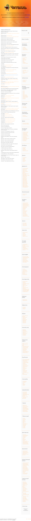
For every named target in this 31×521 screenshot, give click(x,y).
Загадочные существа (25, 205)
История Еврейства (25, 135)
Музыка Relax (24, 320)
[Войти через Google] (28, 33)
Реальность (24, 288)
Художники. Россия (25, 236)
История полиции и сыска (26, 138)
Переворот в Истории (25, 452)
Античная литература (25, 168)
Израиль (24, 385)
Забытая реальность (25, 203)
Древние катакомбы (25, 171)
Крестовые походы (25, 352)
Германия (24, 384)
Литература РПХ (25, 436)
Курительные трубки (25, 150)
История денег (24, 157)
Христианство (24, 434)
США (23, 383)
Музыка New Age (25, 319)
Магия (23, 422)
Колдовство (24, 208)
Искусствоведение (25, 232)
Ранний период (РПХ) (25, 435)
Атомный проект (25, 483)
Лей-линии (24, 209)
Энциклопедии (25, 498)
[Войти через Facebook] (25, 33)
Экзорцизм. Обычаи (25, 63)
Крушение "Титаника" (25, 287)
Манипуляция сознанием (26, 283)
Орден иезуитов (25, 349)
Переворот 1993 (25, 370)
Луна (23, 71)
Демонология (24, 59)
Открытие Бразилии (25, 97)
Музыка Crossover (25, 317)
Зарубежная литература (26, 462)
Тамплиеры (24, 350)
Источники (24, 98)
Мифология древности (25, 186)
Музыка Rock (24, 321)
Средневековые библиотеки (24, 273)
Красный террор (25, 374)
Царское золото (25, 224)
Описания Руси (25, 364)
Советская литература (25, 464)
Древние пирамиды (25, 183)
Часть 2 (24, 91)
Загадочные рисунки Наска (9, 45)
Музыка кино (24, 322)
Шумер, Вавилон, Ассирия (26, 175)
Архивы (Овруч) (25, 482)
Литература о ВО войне (26, 465)
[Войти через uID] (23, 33)
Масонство (24, 284)
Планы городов (25, 107)
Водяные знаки (25, 405)
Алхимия (24, 418)
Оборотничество (25, 333)
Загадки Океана (25, 206)
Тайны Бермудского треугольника (9, 49)
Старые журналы (25, 410)
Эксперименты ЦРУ (25, 291)
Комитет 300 (24, 286)
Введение (24, 282)
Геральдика (24, 147)
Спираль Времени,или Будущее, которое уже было (12, 108)
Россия (24, 161)
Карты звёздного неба (25, 261)
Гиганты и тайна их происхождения (9, 121)
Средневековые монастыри (24, 395)
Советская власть (25, 366)
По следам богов (25, 248)
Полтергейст (24, 334)
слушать (15, 69)
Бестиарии (24, 307)
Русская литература (25, 463)
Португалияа (24, 160)
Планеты (24, 73)
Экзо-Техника (24, 497)
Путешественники (25, 95)
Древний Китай (25, 180)
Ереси (23, 438)
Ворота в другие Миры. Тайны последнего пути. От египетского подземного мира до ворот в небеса (9, 82)
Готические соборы (25, 396)
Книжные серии (25, 473)
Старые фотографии (25, 411)
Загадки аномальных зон (26, 204)
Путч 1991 (24, 369)
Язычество (24, 249)
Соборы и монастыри (25, 443)
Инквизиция (24, 439)
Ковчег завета (24, 488)
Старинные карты (25, 259)
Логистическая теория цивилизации (25, 454)
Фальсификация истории (26, 289)
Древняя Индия (25, 179)
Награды (24, 148)
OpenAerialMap (25, 262)
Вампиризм (24, 329)
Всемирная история (25, 132)
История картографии (25, 256)
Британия (24, 382)
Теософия (24, 426)
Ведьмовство (24, 330)
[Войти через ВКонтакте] (24, 33)
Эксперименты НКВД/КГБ (26, 290)
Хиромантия (24, 501)
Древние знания (25, 170)
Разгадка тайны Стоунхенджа (9, 69)
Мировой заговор (25, 285)
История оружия (25, 137)
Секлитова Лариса (25, 116)
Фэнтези (24, 472)
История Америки (25, 134)
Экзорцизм (24, 62)
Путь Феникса (6, 113)
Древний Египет (25, 176)
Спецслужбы (24, 493)
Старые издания (25, 407)
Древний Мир (24, 174)
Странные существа (25, 260)
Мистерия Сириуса (7, 83)
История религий (25, 244)
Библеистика (24, 81)
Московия (24, 363)
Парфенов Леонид (25, 49)
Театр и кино (24, 234)
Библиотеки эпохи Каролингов (24, 272)
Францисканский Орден (26, 351)
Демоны (24, 58)
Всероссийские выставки (26, 359)
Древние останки (25, 182)
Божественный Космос (8, 96)
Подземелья (24, 490)
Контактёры (24, 115)
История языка (24, 140)
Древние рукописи (25, 185)
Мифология (24, 247)
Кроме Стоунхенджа (8, 66)
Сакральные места (25, 215)
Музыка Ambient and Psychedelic (25, 316)
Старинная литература (25, 406)
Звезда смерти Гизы (8, 104)
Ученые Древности (25, 187)
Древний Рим (24, 177)
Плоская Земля (24, 211)
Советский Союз (25, 371)
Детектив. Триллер (25, 467)
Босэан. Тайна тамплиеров (8, 122)
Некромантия (24, 424)
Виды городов (24, 106)
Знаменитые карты (25, 258)
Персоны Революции (25, 365)
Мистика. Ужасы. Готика (26, 470)
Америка (24, 158)
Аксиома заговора (25, 281)
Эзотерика (24, 427)
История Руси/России (25, 361)
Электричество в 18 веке (26, 216)
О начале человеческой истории (9, 95)
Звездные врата (25, 207)
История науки (24, 136)
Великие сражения (25, 484)
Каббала (24, 420)
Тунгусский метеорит (9, 35)
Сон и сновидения (25, 214)
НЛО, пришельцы (25, 210)
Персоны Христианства (26, 441)
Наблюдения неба (25, 72)
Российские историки (25, 362)
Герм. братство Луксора (26, 346)
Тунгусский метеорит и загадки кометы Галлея (12, 36)
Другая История (25, 453)
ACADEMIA (24, 47)
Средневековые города (26, 394)
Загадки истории (25, 133)
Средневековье (25, 393)
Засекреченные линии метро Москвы (10, 118)
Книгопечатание (25, 270)
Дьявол (24, 61)
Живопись (24, 487)
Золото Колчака (25, 225)
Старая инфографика (25, 408)
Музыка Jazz (24, 318)
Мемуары (24, 194)
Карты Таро (24, 421)
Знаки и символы (25, 499)
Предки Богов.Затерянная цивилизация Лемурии (11, 109)
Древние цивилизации (26, 173)
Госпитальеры (24, 348)
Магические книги (25, 423)
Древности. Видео (25, 184)
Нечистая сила (24, 331)
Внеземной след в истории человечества (11, 73)
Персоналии (24, 489)
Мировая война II (25, 300)
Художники (24, 235)
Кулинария (24, 500)
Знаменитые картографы (26, 257)
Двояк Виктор (24, 48)
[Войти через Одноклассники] (25, 34)
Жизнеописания (25, 466)
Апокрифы (24, 437)
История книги (24, 269)
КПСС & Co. (24, 367)
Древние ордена (25, 181)
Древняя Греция (25, 178)
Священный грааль (25, 442)
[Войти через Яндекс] (27, 33)
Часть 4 (24, 93)
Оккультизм (24, 425)
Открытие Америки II (25, 96)
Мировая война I (25, 299)
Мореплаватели (25, 94)
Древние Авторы (25, 169)
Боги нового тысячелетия (8, 114)
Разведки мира (25, 381)
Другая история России (26, 360)
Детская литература (25, 468)
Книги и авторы (25, 392)
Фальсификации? (25, 274)
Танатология (24, 496)
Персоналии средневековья (24, 398)
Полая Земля (24, 212)
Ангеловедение (25, 57)
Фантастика (24, 471)
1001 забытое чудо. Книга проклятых (9, 52)
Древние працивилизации (24, 172)
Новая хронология (25, 451)
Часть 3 (24, 92)
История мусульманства (26, 246)
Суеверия (24, 308)
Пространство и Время (25, 123)
